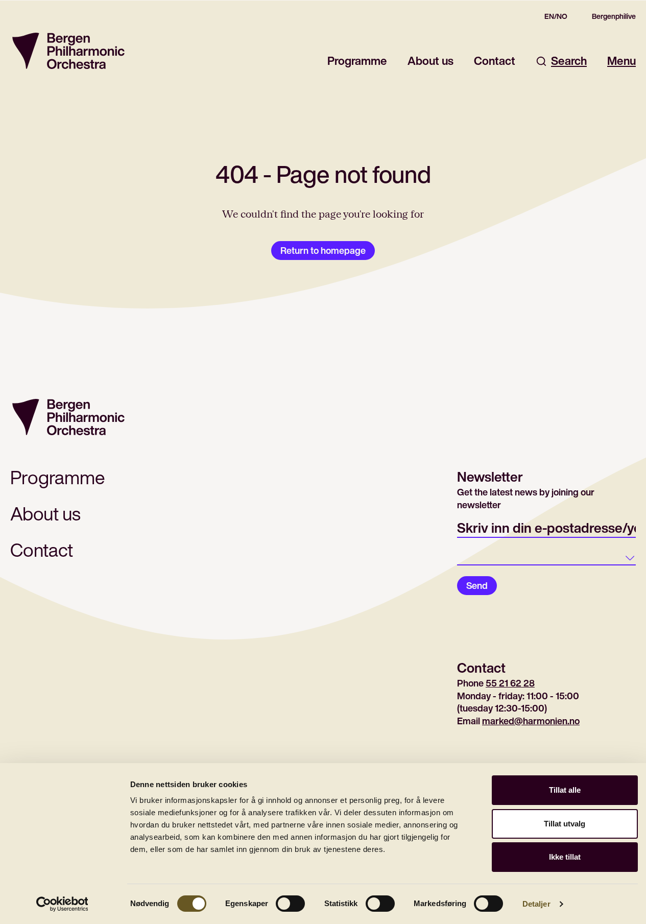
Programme (357, 61)
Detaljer (536, 903)
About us (430, 61)
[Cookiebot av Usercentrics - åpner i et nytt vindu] (62, 904)
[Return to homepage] (68, 51)
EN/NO (555, 16)
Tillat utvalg (564, 823)
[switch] (290, 903)
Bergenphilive (614, 16)
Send (477, 585)
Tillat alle (565, 790)
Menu (621, 61)
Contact (494, 61)
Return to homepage (323, 250)
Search (569, 61)
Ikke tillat (565, 856)
